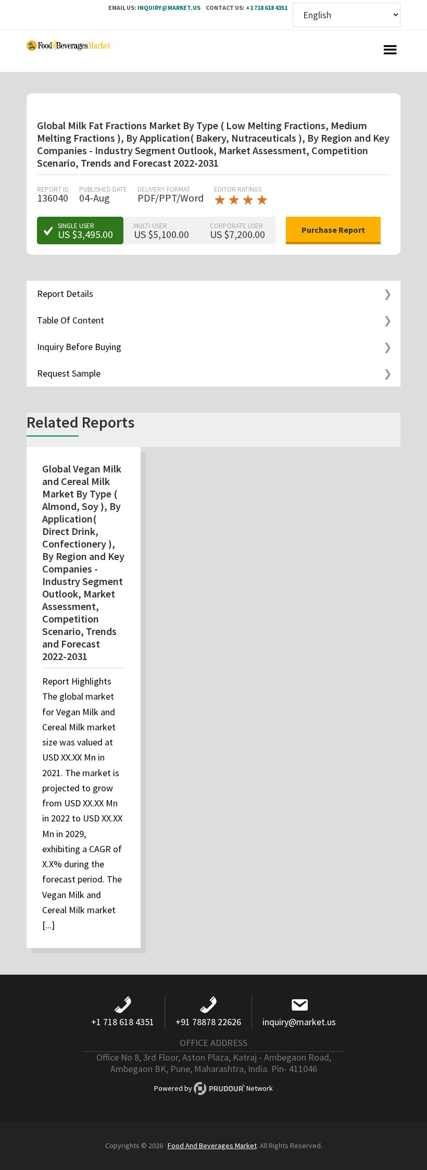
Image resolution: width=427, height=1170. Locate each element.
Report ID (53, 189)
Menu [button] (390, 51)
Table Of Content (70, 320)
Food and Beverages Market (68, 51)
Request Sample (69, 373)
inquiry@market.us (168, 7)
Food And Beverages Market (212, 1145)
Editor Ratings (237, 189)
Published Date (103, 189)
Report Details (65, 294)
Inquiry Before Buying (79, 347)
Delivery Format (163, 189)
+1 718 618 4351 (266, 7)
